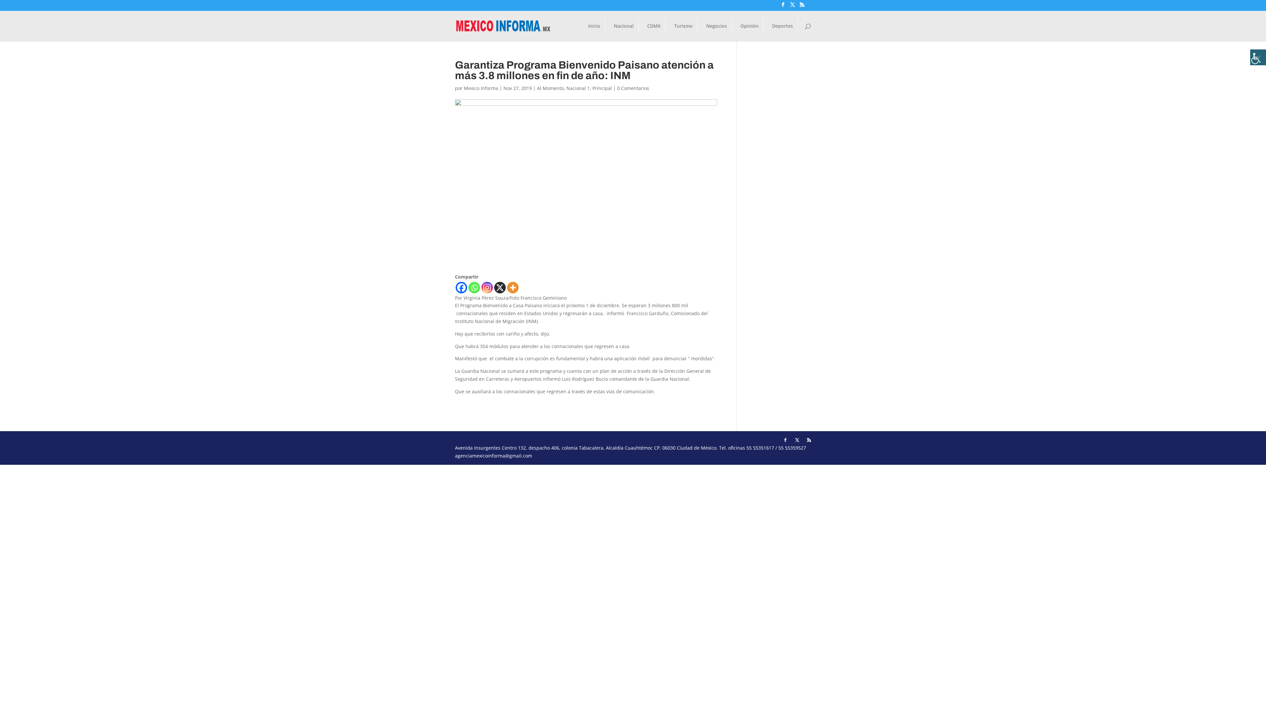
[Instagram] (487, 287)
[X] (500, 287)
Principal (602, 88)
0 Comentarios (633, 88)
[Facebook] (461, 287)
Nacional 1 (578, 88)
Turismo (683, 26)
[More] (513, 287)
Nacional (624, 26)
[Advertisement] (198, 511)
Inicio (594, 26)
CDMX (654, 26)
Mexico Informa (481, 88)
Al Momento (550, 88)
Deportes (782, 26)
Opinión (749, 26)
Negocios (716, 26)
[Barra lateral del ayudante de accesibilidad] (1258, 57)
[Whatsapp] (474, 287)
